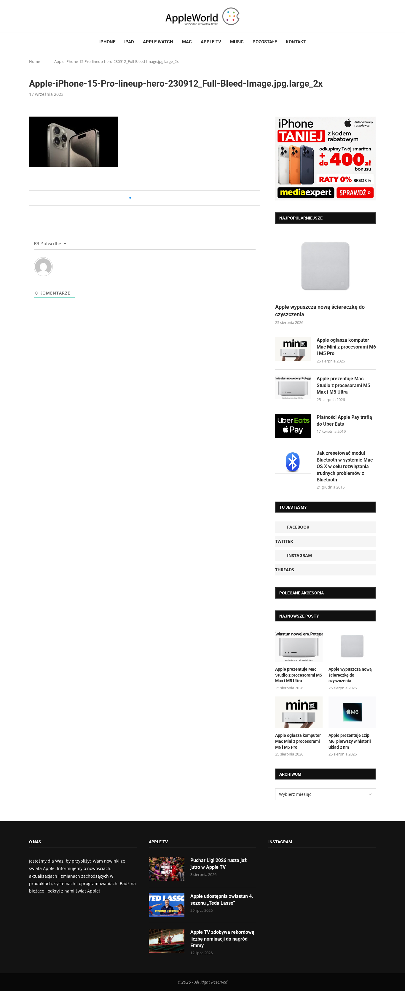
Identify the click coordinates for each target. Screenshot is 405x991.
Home (34, 61)
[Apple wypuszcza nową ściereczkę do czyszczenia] (325, 266)
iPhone (107, 41)
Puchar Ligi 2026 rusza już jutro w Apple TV (218, 864)
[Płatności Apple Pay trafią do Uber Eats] (293, 426)
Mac (187, 41)
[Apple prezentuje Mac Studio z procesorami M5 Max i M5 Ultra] (293, 387)
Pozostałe (265, 41)
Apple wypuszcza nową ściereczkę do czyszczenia (320, 310)
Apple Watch (158, 41)
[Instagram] (42, 16)
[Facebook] (31, 16)
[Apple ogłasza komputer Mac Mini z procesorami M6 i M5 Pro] (293, 349)
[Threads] (48, 16)
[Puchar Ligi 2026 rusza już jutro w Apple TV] (166, 869)
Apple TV (211, 41)
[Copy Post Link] (148, 198)
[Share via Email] (156, 198)
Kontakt (296, 41)
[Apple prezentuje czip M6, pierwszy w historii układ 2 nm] (352, 712)
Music (237, 41)
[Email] (61, 16)
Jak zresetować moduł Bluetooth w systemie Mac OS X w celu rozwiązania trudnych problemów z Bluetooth (345, 466)
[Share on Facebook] (140, 198)
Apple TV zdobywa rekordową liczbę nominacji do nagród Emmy (222, 938)
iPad (129, 41)
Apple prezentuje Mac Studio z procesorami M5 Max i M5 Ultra (343, 385)
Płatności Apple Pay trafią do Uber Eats (344, 420)
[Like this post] (133, 198)
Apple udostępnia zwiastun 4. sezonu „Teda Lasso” (221, 899)
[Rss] (54, 16)
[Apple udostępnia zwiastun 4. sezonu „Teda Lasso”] (166, 905)
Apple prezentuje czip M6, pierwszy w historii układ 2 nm (350, 741)
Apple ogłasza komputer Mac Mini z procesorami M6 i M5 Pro (346, 346)
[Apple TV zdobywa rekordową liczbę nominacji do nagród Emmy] (166, 941)
